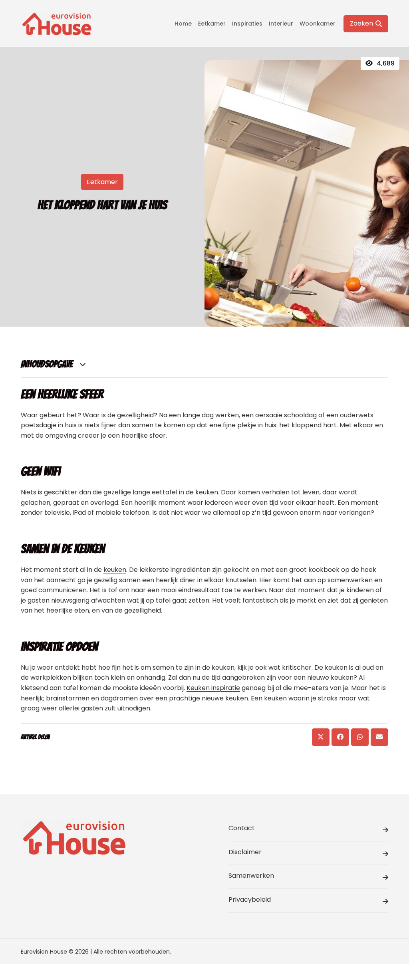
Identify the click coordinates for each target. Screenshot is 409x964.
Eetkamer (212, 24)
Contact (241, 828)
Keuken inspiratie (213, 687)
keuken (114, 569)
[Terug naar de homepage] (57, 24)
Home (183, 24)
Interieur (281, 24)
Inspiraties (247, 24)
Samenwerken (251, 875)
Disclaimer (245, 852)
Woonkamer (318, 24)
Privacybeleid (249, 899)
